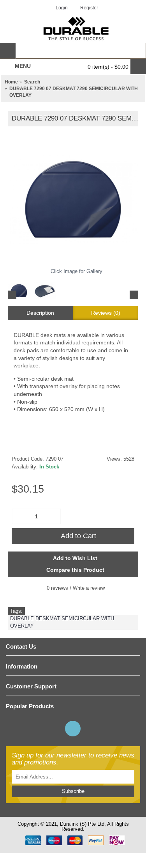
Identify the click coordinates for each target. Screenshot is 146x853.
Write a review (89, 588)
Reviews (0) (105, 313)
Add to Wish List (75, 558)
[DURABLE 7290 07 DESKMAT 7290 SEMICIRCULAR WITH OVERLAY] (73, 199)
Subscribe (73, 791)
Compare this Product (75, 570)
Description (40, 313)
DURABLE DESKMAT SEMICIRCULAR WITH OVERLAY (62, 621)
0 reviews (57, 588)
